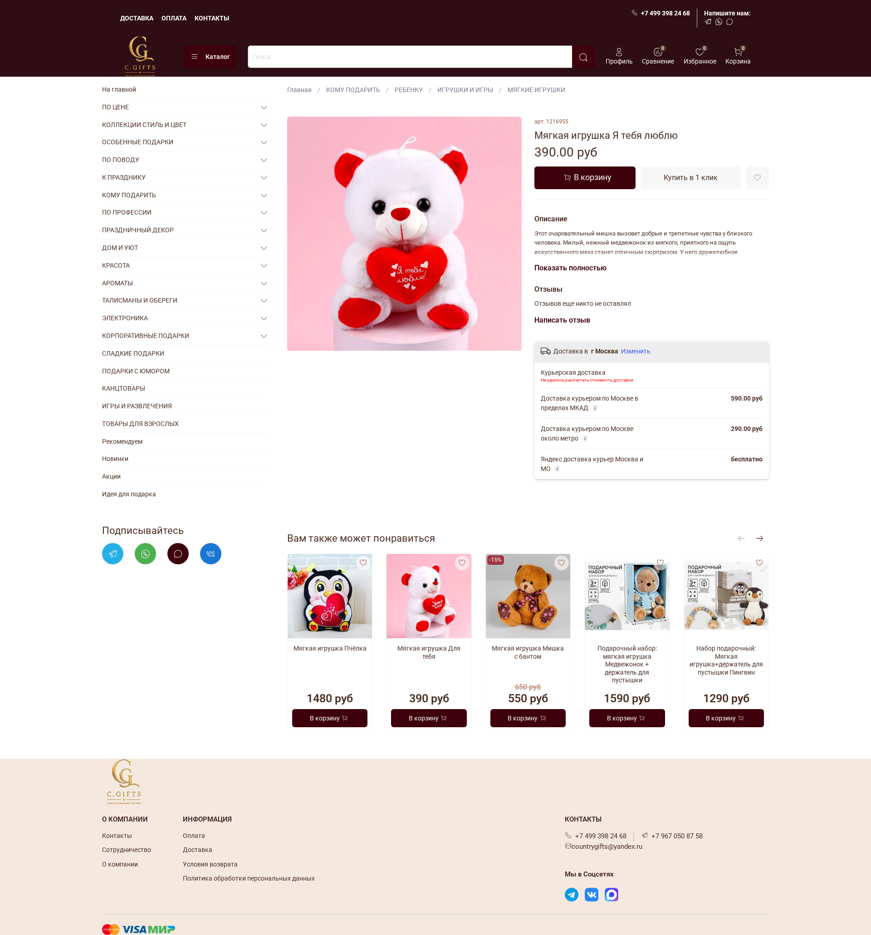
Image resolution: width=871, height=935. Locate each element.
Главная (299, 89)
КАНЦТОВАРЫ (123, 388)
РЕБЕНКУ (409, 89)
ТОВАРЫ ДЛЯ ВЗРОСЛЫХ (140, 423)
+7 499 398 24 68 (665, 13)
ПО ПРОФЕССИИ (127, 212)
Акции (111, 476)
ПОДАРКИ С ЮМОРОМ (136, 371)
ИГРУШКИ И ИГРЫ (465, 89)
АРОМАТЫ (117, 283)
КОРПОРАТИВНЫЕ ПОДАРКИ (145, 335)
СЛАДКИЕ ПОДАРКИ (133, 353)
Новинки (115, 458)
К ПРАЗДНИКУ (124, 177)
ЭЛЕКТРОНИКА (125, 318)
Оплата (194, 835)
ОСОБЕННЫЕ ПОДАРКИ (137, 142)
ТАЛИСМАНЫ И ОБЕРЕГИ (139, 300)
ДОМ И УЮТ (120, 247)
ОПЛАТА (173, 18)
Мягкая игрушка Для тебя (428, 653)
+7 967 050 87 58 (677, 836)
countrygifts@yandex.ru (607, 846)
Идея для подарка (129, 494)
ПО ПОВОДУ (120, 159)
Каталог (218, 56)
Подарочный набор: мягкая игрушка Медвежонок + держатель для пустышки (627, 664)
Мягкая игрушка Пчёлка (330, 648)
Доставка (197, 849)
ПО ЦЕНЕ (115, 107)
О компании (120, 864)
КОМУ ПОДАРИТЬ (353, 89)
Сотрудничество (126, 849)
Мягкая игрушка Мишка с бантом (528, 653)
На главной (119, 89)
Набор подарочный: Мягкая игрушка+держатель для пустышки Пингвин (726, 660)
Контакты (117, 835)
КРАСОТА (116, 265)
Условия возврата (210, 864)
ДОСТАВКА (136, 18)
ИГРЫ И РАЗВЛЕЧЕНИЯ (137, 406)
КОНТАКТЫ (212, 18)
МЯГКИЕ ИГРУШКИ (536, 89)
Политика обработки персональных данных (249, 878)
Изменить (636, 351)
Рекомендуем (122, 441)
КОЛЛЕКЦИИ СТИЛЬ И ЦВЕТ (144, 124)
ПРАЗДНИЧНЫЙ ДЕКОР (138, 230)
